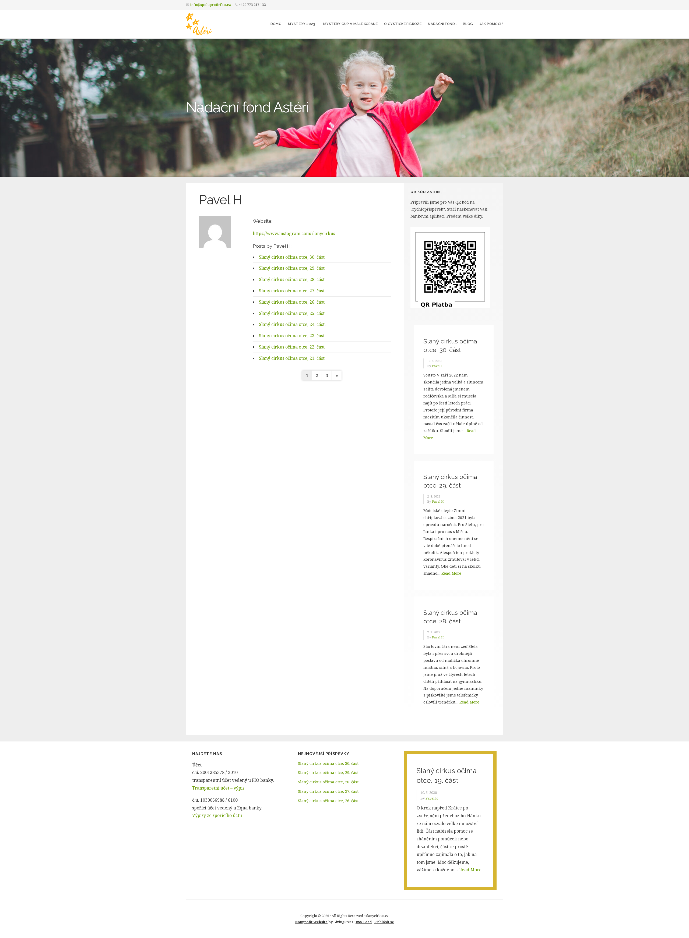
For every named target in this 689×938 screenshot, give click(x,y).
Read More (451, 573)
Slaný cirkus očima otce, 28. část (292, 279)
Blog (468, 24)
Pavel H (438, 366)
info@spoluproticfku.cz (210, 4)
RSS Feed (364, 921)
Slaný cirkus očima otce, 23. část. (292, 336)
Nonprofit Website (311, 921)
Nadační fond (441, 24)
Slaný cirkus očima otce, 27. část (292, 291)
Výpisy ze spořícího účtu (217, 815)
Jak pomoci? (491, 24)
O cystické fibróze (402, 24)
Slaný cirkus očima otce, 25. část (292, 313)
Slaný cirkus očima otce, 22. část (292, 347)
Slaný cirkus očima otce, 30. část (292, 257)
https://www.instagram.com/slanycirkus (294, 233)
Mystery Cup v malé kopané (350, 24)
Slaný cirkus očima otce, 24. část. (292, 324)
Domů (276, 24)
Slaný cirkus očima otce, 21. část (292, 358)
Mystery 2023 (301, 24)
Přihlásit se (384, 921)
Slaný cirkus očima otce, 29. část (292, 268)
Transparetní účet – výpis (218, 788)
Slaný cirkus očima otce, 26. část (292, 302)
